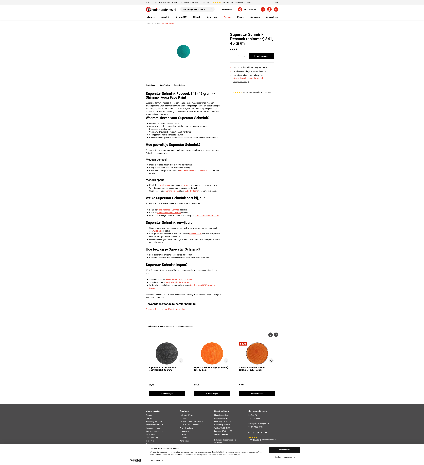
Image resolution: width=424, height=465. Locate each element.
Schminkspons (172, 191)
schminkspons (163, 185)
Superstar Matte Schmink (168, 209)
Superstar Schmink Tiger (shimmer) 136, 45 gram (211, 368)
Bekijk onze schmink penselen (179, 279)
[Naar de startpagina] (161, 9)
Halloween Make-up (187, 415)
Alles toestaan (284, 450)
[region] (183, 51)
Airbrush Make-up (186, 428)
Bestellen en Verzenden (154, 425)
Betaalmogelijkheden (154, 421)
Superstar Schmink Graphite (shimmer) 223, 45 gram (162, 368)
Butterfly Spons (191, 191)
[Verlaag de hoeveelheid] (233, 56)
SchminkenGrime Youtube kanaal (248, 78)
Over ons (149, 418)
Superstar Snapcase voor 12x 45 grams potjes (165, 309)
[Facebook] (249, 432)
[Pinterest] (258, 432)
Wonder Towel (195, 233)
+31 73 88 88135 (256, 427)
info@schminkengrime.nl (259, 424)
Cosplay (183, 434)
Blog (276, 2)
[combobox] (194, 9)
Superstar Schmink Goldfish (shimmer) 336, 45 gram (252, 368)
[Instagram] (262, 432)
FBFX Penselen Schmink (189, 425)
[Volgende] (276, 335)
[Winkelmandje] (276, 9)
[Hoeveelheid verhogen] (244, 56)
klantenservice (153, 411)
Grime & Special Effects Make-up (192, 421)
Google (231, 2)
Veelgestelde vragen (153, 428)
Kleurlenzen (184, 431)
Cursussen (184, 437)
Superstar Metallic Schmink (169, 212)
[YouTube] (266, 432)
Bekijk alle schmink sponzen (177, 282)
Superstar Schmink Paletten (207, 215)
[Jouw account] (269, 9)
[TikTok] (254, 432)
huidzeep (157, 230)
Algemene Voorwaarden (155, 431)
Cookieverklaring (152, 437)
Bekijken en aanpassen (283, 457)
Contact (149, 415)
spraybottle (186, 185)
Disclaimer (150, 441)
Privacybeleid (151, 434)
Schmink (183, 418)
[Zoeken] (211, 9)
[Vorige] (270, 335)
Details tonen (155, 461)
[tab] (150, 85)
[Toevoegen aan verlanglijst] (181, 360)
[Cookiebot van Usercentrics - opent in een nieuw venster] (135, 460)
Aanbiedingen (185, 441)
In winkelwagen (261, 56)
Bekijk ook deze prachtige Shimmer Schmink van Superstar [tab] (170, 326)
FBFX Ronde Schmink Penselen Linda (195, 170)
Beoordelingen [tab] (180, 85)
